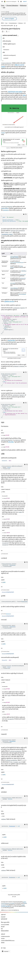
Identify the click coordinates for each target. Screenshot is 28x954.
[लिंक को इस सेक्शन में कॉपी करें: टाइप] (5, 422)
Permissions (24, 601)
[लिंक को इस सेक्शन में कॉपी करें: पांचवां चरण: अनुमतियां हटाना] (13, 390)
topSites (3, 132)
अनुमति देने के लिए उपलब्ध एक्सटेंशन (15, 91)
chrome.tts (12, 283)
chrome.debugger (14, 256)
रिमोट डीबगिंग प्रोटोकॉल (14, 257)
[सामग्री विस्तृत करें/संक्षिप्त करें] (18, 36)
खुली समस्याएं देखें (4, 919)
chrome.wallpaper (22, 294)
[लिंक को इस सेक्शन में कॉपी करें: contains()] (8, 558)
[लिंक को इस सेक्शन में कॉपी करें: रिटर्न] (3, 550)
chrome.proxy (23, 278)
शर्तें (1, 947)
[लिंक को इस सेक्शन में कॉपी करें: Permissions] (9, 426)
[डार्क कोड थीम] (24, 214)
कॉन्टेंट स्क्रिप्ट (11, 442)
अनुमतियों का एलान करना (9, 301)
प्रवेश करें (24, 1)
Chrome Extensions (12, 5)
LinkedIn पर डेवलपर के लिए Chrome (7, 940)
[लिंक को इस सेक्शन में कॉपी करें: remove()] (8, 620)
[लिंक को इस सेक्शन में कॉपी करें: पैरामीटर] (4, 486)
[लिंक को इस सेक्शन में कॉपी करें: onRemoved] (9, 843)
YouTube (2, 938)
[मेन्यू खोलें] (2, 1)
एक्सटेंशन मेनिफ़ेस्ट (4, 208)
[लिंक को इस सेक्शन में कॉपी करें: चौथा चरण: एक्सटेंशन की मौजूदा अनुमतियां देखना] (21, 362)
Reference (23, 5)
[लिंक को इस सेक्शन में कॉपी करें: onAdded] (8, 792)
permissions (6, 210)
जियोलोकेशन (24, 271)
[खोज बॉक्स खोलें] (18, 1)
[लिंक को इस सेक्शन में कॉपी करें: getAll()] (6, 596)
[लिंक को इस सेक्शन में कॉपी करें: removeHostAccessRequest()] (20, 657)
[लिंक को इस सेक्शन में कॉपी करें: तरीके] (5, 454)
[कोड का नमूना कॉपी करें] (26, 214)
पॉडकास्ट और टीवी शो (4, 930)
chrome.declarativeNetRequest (16, 262)
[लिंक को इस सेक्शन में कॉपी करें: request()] (8, 734)
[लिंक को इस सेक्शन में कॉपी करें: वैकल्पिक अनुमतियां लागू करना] (17, 152)
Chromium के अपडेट (5, 924)
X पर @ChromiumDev (5, 936)
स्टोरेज (24, 95)
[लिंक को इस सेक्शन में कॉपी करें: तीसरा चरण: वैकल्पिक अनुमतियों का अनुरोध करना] (22, 305)
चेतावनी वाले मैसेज (11, 340)
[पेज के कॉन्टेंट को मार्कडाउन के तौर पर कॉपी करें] (7, 31)
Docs (2, 5)
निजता (4, 947)
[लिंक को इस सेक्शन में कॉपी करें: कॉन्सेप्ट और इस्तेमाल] (15, 72)
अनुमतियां (3, 582)
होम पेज (2, 23)
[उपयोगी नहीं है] (16, 26)
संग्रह (2, 928)
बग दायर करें (3, 916)
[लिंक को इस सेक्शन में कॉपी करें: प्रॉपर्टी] (4, 430)
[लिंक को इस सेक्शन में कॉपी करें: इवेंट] (5, 788)
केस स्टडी (2, 926)
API (4, 7)
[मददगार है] (14, 26)
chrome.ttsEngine (14, 288)
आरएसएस (2, 942)
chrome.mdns (23, 274)
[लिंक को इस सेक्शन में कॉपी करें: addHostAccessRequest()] (17, 458)
